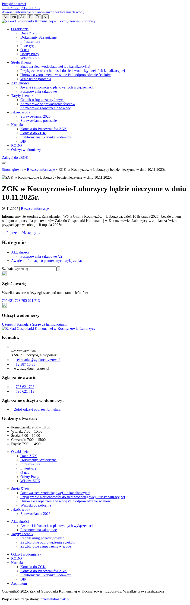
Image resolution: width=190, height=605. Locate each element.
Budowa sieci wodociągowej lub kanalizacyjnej (55, 66)
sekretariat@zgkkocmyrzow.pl (38, 360)
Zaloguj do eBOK (15, 157)
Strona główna (12, 169)
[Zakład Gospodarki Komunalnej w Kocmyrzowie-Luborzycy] (48, 21)
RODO (16, 145)
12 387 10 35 (25, 364)
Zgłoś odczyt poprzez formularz (37, 409)
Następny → (31, 233)
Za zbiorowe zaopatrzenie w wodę (45, 108)
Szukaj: (8, 269)
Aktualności (20, 83)
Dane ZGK (28, 33)
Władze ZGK (30, 58)
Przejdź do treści (14, 4)
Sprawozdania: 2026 (35, 116)
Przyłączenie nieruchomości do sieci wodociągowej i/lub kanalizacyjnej (72, 71)
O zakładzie (19, 29)
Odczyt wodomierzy (26, 150)
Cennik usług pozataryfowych (42, 100)
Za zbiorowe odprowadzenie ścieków (47, 104)
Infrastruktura (30, 41)
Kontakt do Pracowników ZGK (43, 129)
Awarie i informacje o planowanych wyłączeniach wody (43, 12)
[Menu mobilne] (4, 163)
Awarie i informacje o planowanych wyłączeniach (47, 261)
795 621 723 (11, 8)
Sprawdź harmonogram (49, 324)
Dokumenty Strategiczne (38, 37)
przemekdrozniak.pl (55, 599)
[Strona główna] (48, 328)
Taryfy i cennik (22, 96)
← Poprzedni (12, 233)
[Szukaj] (58, 268)
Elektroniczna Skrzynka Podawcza (45, 137)
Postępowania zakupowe (38, 91)
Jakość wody (20, 112)
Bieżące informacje (41, 169)
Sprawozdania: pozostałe (38, 120)
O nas (24, 50)
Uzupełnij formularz (16, 324)
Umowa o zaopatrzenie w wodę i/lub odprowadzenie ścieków (65, 75)
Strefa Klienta (21, 62)
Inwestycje (28, 46)
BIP (23, 141)
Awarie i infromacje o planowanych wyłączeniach (57, 87)
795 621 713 (30, 8)
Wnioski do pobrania (35, 79)
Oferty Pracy (29, 54)
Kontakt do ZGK (33, 133)
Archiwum (19, 583)
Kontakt (17, 125)
